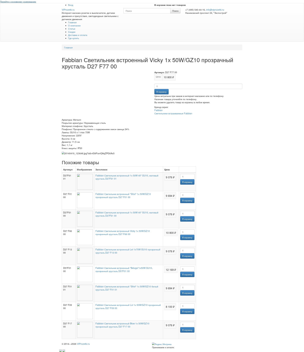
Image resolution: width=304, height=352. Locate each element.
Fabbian (158, 110)
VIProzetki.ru (68, 9)
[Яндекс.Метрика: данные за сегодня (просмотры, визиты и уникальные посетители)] (161, 344)
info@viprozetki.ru (215, 9)
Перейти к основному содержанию (18, 1)
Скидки (71, 31)
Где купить (73, 38)
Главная (72, 22)
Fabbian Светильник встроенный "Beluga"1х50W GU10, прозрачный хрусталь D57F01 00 (124, 269)
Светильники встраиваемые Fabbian (173, 113)
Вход (70, 4)
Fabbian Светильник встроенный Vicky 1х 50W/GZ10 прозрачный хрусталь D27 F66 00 (122, 232)
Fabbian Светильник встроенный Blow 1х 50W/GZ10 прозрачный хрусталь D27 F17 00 (122, 325)
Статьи (71, 28)
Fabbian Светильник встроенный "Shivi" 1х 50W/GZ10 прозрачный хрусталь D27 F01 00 (123, 195)
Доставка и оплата (77, 35)
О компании (74, 25)
